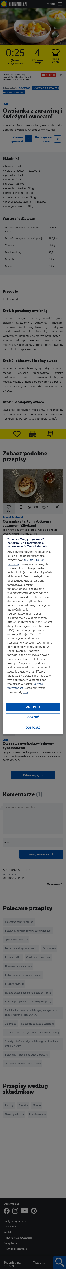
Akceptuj (33, 707)
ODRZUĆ (33, 717)
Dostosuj (33, 727)
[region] (33, 634)
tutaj (26, 692)
